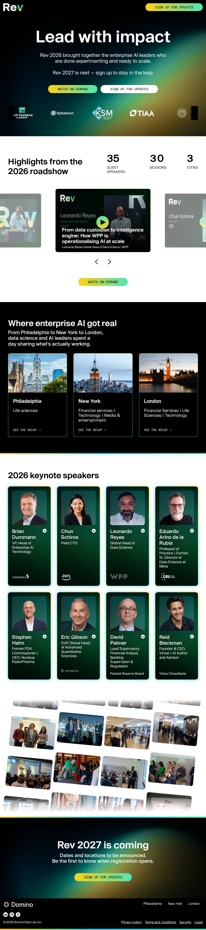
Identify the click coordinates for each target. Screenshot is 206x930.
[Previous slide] (96, 261)
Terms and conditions (160, 922)
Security (185, 922)
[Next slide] (109, 261)
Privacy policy (131, 922)
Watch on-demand (73, 89)
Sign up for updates (174, 7)
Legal (199, 922)
